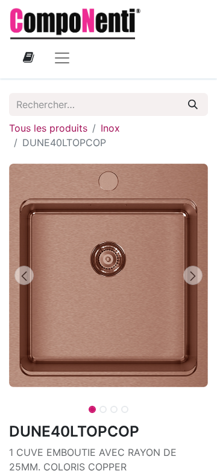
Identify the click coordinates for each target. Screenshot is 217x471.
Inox (110, 128)
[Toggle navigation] (62, 57)
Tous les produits (48, 128)
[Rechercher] (193, 104)
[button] (24, 275)
